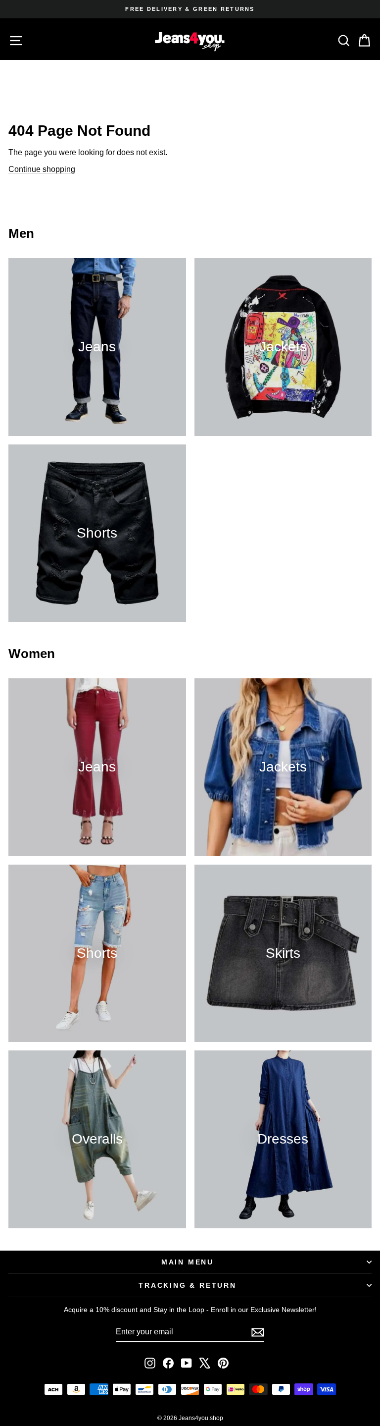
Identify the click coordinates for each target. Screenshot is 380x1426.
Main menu (187, 1262)
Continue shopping (41, 169)
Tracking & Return (188, 1285)
